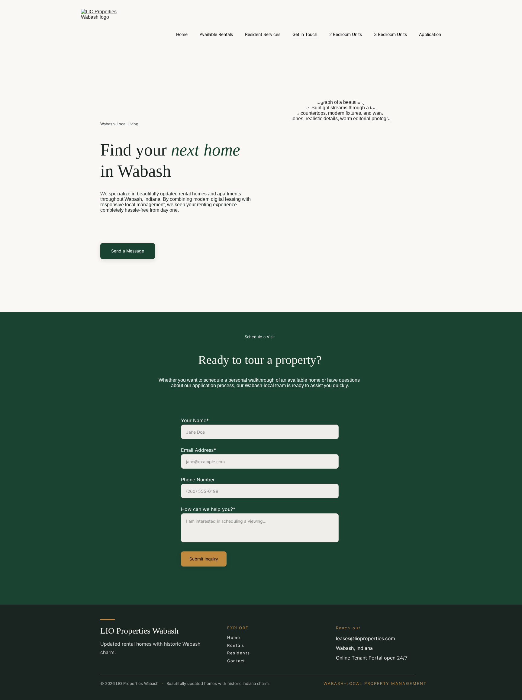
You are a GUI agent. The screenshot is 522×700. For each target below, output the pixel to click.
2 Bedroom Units (345, 34)
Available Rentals (216, 34)
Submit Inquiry (203, 558)
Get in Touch (304, 34)
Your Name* (195, 420)
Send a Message (127, 250)
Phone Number (198, 480)
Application (430, 34)
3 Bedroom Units (390, 34)
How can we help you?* (208, 509)
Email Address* (198, 450)
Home (182, 34)
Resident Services (262, 34)
